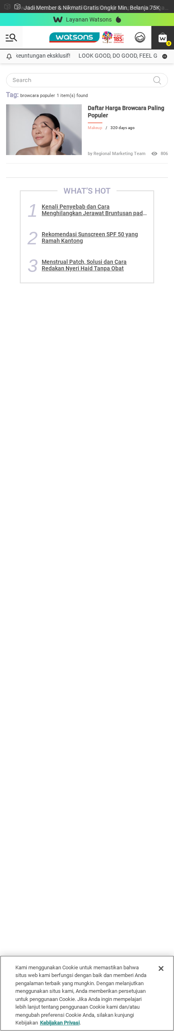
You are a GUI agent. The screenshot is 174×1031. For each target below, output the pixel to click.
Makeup (95, 127)
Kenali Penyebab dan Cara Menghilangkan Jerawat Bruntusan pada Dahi (94, 209)
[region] (87, 993)
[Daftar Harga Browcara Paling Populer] (44, 153)
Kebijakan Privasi (60, 1023)
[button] (162, 37)
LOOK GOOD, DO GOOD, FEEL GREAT (122, 55)
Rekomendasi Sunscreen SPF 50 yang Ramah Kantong (90, 237)
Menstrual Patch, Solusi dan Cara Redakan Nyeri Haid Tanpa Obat (84, 265)
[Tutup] (161, 968)
